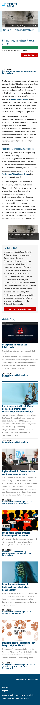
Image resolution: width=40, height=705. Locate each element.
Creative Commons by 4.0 (17, 698)
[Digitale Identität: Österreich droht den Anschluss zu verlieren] (20, 459)
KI (13, 613)
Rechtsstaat (7, 377)
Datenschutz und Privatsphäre (15, 375)
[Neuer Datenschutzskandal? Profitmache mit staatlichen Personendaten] (20, 572)
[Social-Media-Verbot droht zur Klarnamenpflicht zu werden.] (20, 520)
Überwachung (20, 552)
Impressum (21, 679)
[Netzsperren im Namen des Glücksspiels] (20, 332)
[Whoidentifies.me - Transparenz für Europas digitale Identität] (20, 630)
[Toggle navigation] (36, 5)
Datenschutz (32, 679)
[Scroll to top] (35, 700)
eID (31, 502)
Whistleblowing (9, 553)
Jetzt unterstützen (29, 55)
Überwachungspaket (11, 71)
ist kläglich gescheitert (18, 99)
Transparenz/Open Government (15, 503)
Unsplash (33, 26)
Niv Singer (23, 26)
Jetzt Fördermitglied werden (20, 309)
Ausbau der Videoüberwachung (15, 174)
